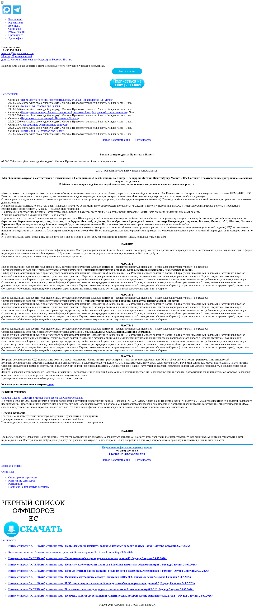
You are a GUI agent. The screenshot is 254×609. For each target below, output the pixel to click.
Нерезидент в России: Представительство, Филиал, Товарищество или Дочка (66, 99)
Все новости (8, 540)
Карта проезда (143, 139)
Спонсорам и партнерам (22, 477)
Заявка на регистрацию (116, 139)
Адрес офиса (15, 38)
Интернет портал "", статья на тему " (99, 545)
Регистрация (15, 483)
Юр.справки (15, 22)
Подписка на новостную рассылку (28, 486)
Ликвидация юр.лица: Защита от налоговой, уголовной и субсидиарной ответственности (74, 112)
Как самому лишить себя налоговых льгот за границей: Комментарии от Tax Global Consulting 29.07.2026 (70, 552)
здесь (50, 384)
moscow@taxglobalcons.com (17, 53)
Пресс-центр (15, 35)
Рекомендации (16, 31)
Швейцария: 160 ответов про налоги (42, 130)
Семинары (14, 28)
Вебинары (14, 25)
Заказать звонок (127, 71)
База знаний (15, 19)
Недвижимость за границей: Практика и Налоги (49, 118)
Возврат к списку (11, 465)
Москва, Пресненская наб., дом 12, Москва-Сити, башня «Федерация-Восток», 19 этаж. (36, 58)
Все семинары (9, 93)
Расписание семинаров (21, 480)
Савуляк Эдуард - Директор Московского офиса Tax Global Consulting (42, 397)
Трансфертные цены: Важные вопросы (44, 124)
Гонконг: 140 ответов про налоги (40, 105)
